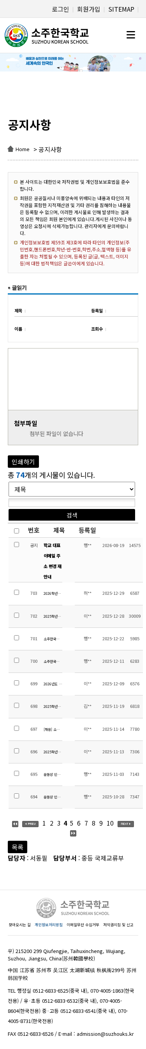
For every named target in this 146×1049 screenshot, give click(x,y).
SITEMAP (121, 9)
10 (110, 823)
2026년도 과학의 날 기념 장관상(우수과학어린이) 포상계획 (53, 684)
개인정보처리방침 (49, 924)
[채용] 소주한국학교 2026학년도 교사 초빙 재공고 (53, 729)
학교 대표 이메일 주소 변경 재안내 (53, 561)
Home (23, 149)
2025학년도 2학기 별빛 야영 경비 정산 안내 (53, 752)
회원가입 (88, 9)
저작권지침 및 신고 (118, 924)
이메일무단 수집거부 (83, 924)
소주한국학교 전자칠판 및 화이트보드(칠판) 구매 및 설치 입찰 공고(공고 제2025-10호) (53, 638)
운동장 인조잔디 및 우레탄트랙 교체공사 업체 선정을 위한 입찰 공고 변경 (53, 774)
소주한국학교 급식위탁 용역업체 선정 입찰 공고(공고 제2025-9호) (53, 661)
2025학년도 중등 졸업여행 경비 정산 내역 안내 (53, 706)
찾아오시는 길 (20, 924)
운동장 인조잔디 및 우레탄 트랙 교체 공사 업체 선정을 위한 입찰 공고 (53, 797)
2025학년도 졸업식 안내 (53, 616)
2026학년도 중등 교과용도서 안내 (53, 593)
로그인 (60, 9)
